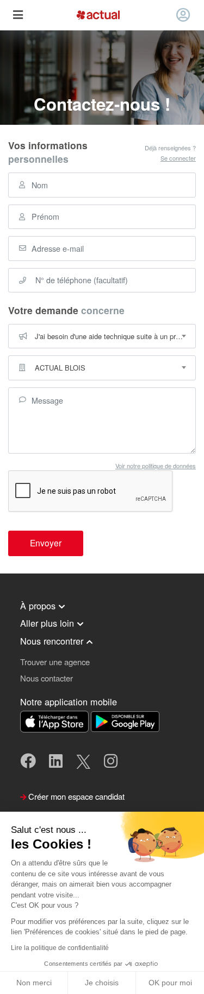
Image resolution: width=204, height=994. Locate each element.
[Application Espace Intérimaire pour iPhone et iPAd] (55, 720)
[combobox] (102, 336)
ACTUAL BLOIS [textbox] (60, 367)
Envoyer (45, 543)
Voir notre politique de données (155, 465)
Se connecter (178, 158)
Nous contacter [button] (46, 678)
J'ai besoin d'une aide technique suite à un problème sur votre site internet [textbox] (115, 336)
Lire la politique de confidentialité (60, 948)
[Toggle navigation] (17, 15)
